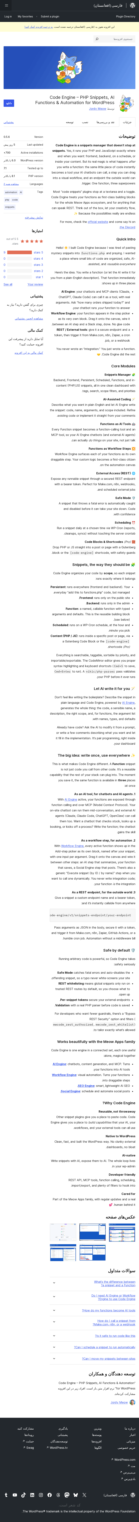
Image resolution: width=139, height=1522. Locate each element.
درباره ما (130, 1428)
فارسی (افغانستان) (115, 1495)
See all (8, 284)
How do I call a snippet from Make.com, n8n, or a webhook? (114, 1322)
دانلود (9, 103)
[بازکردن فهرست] (6, 5)
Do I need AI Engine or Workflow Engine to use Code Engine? (113, 1297)
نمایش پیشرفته (34, 217)
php (7, 199)
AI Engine (128, 702)
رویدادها (29, 1435)
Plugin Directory (125, 16)
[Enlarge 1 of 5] (130, 1228)
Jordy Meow (97, 108)
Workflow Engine (72, 846)
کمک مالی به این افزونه (28, 352)
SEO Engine (86, 1086)
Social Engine (70, 1091)
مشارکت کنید (25, 1428)
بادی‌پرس (128, 1479)
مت (131, 1466)
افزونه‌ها (97, 1441)
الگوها (98, 1447)
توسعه (69, 122)
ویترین (98, 1428)
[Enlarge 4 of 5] (71, 1228)
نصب (85, 122)
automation (11, 192)
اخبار (132, 1435)
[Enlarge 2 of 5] (101, 1228)
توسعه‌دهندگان (59, 1441)
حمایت (28, 1441)
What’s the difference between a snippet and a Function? (114, 1283)
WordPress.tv (57, 1447)
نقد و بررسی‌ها (105, 122)
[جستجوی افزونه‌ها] (97, 39)
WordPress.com (123, 1459)
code (15, 199)
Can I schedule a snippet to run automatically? (104, 1347)
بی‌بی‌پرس (127, 1472)
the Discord (127, 227)
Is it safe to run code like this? (115, 1336)
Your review (35, 284)
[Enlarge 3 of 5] (101, 1248)
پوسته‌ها (97, 1435)
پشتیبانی (9, 122)
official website (98, 222)
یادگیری (63, 1428)
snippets (9, 207)
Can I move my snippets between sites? (108, 1358)
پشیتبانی (63, 1435)
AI (21, 192)
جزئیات (127, 122)
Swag (28, 1447)
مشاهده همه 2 (11, 184)
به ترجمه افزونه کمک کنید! (38, 26)
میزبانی (131, 1441)
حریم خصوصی (126, 1447)
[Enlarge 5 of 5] (71, 1249)
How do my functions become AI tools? (108, 1310)
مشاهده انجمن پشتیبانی (29, 318)
